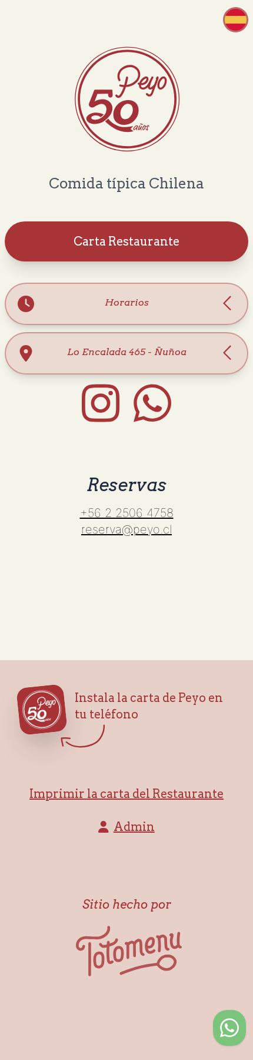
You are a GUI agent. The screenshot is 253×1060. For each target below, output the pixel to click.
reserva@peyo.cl (126, 529)
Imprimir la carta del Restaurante (126, 794)
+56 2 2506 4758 (127, 513)
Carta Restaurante (126, 241)
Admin (134, 827)
